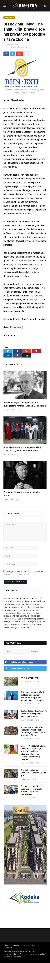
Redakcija (25, 945)
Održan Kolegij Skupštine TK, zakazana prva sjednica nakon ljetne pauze (34, 714)
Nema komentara (20, 47)
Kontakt (9, 948)
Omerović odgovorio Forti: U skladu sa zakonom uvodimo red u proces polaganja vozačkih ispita (33, 696)
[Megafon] (25, 5)
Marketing (35, 945)
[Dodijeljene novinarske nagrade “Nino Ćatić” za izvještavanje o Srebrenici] (25, 430)
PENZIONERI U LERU (29, 678)
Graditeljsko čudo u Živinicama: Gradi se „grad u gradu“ (33, 773)
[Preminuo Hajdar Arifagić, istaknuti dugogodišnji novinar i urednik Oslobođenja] (25, 385)
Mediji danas (9, 17)
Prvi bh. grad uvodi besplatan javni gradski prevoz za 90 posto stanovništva (31, 790)
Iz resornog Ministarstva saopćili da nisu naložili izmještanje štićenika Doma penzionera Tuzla (33, 731)
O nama (16, 945)
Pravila (7, 945)
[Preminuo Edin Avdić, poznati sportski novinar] (25, 475)
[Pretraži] (45, 6)
